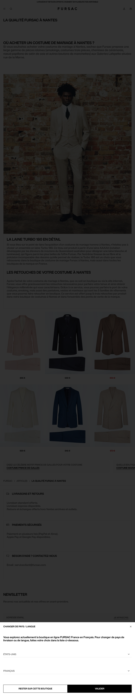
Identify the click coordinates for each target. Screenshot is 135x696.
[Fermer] (130, 626)
